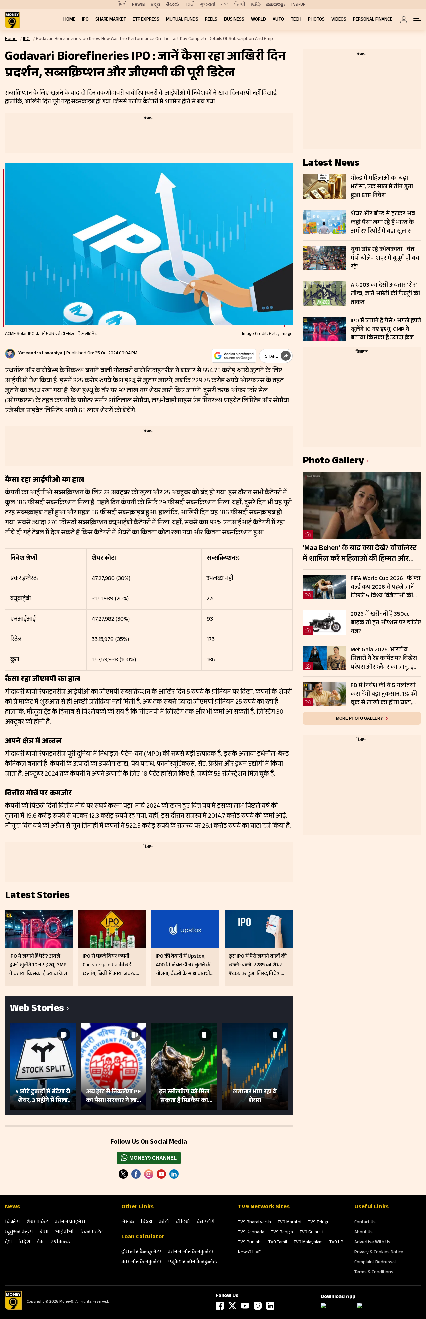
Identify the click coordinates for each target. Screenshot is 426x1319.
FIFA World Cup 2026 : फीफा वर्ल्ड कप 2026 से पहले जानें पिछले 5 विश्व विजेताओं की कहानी (385, 587)
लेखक (127, 1222)
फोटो (164, 1222)
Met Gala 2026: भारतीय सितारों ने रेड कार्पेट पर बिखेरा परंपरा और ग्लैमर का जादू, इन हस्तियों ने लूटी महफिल (384, 658)
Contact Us (365, 1223)
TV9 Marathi (289, 1223)
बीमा (44, 1232)
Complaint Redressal (375, 1263)
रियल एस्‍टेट (91, 1232)
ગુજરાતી (207, 4)
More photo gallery (359, 718)
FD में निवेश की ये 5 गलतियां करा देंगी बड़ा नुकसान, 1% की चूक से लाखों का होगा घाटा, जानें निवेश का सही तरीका (384, 694)
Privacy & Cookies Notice (378, 1253)
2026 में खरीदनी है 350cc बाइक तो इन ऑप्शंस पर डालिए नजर (386, 623)
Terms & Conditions (373, 1273)
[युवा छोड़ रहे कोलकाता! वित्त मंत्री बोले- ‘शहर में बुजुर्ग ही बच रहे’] (324, 258)
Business (234, 20)
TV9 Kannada (251, 1233)
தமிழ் (256, 4)
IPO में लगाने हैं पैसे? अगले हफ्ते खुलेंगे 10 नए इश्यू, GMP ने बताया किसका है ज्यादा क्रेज (386, 329)
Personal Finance (372, 20)
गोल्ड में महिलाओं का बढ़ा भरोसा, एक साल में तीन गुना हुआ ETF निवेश (382, 187)
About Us (363, 1233)
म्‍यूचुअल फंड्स (19, 1232)
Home (69, 20)
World (258, 20)
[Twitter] (123, 1174)
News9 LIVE (249, 1253)
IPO (85, 20)
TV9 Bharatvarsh (254, 1223)
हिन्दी (122, 4)
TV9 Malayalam (308, 1243)
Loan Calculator (142, 1237)
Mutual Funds (182, 20)
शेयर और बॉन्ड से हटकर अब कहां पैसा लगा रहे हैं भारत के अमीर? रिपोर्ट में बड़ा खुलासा (383, 222)
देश (8, 1242)
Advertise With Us (372, 1243)
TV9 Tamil (277, 1243)
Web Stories (37, 1009)
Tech (296, 20)
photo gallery (333, 461)
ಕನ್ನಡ (156, 4)
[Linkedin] (174, 1174)
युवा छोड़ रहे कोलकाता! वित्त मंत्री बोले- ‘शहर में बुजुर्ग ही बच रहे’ (385, 258)
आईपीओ (64, 1232)
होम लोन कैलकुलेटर (141, 1252)
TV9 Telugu (319, 1223)
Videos (338, 20)
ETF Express (146, 20)
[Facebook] (220, 1306)
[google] (234, 356)
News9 (138, 4)
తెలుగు (172, 4)
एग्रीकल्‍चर (60, 1242)
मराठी (189, 4)
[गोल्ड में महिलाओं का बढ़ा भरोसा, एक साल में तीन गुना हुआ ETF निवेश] (324, 186)
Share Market (110, 20)
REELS (211, 20)
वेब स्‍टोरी (206, 1222)
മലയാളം (275, 4)
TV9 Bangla (282, 1233)
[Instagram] (148, 1174)
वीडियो (183, 1222)
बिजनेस (12, 1222)
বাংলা (224, 4)
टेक (40, 1242)
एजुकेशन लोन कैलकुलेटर (193, 1262)
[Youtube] (161, 1174)
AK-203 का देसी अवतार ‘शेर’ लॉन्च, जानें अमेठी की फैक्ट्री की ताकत (385, 294)
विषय (146, 1222)
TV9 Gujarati (311, 1233)
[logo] (12, 20)
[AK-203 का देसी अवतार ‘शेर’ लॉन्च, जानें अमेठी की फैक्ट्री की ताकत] (324, 293)
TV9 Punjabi (250, 1243)
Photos (316, 20)
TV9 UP (336, 1243)
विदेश (24, 1242)
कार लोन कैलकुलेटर (141, 1262)
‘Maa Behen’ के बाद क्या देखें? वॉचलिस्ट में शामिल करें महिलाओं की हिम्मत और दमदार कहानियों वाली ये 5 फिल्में (359, 554)
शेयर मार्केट (37, 1222)
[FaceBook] (136, 1174)
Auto (278, 20)
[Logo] (13, 1309)
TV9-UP (298, 4)
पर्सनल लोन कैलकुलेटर (190, 1252)
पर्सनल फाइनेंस (70, 1222)
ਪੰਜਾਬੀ (239, 4)
